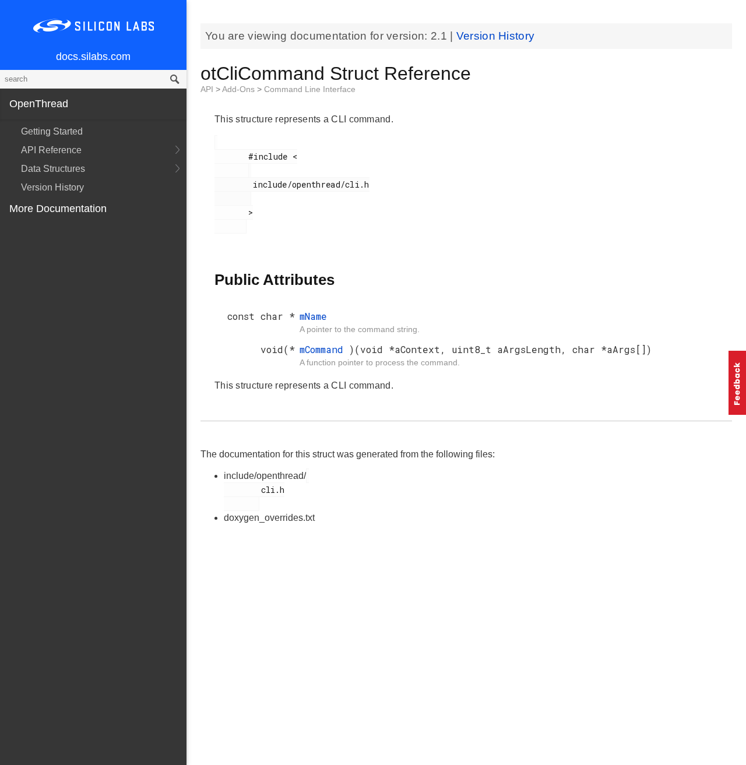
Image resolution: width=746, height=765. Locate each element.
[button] (737, 383)
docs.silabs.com (93, 56)
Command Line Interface (310, 89)
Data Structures (53, 169)
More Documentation (58, 208)
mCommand (324, 349)
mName (313, 316)
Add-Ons (239, 89)
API (208, 89)
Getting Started (52, 131)
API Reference (51, 150)
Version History (52, 187)
